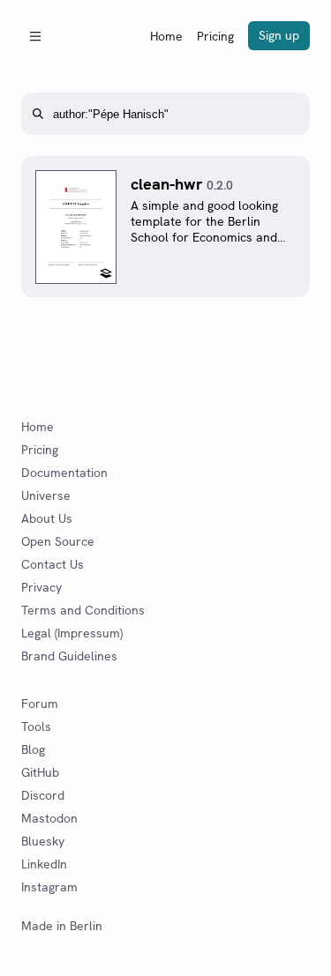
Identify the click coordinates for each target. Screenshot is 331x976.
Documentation (64, 473)
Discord (42, 795)
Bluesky (42, 841)
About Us (46, 518)
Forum (39, 704)
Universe (46, 495)
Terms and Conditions (83, 610)
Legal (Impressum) (72, 633)
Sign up (279, 35)
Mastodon (49, 818)
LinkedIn (44, 864)
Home (166, 36)
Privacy (41, 587)
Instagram (49, 887)
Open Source (57, 541)
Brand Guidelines (69, 656)
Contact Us (52, 564)
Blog (33, 749)
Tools (36, 726)
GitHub (40, 772)
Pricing (215, 36)
